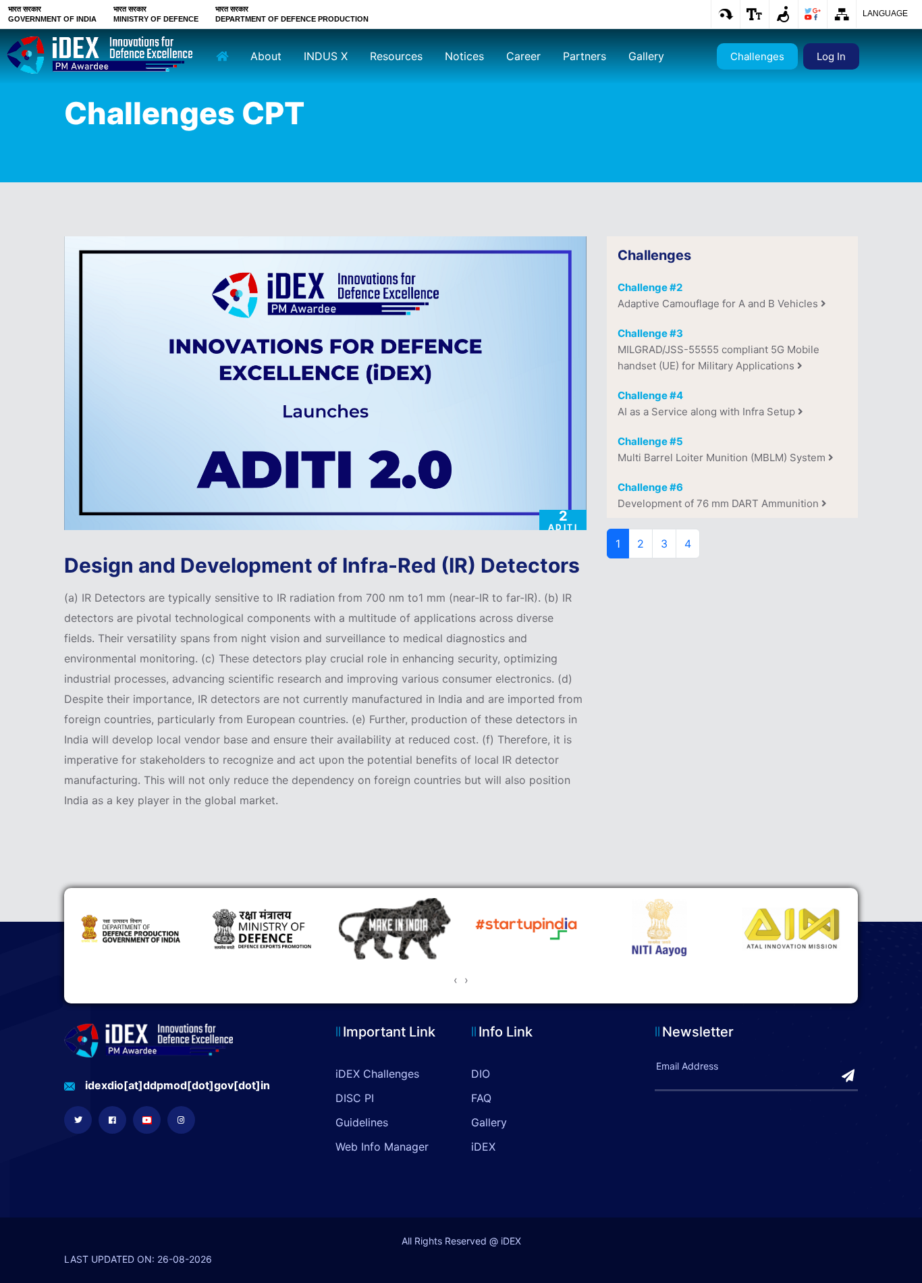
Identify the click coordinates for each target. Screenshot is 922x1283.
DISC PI (354, 1098)
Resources (396, 56)
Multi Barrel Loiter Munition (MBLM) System (723, 449)
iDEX (483, 1146)
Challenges (757, 56)
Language (885, 13)
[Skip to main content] (725, 14)
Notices (464, 56)
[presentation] (456, 980)
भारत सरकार (24, 9)
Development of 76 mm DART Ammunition (719, 495)
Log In (831, 56)
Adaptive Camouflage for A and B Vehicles (719, 295)
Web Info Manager (382, 1146)
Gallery (646, 56)
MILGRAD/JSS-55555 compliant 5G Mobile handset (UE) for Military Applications (718, 349)
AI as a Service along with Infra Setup (708, 403)
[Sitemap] (841, 14)
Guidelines (361, 1122)
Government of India (52, 19)
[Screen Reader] (783, 14)
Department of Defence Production (292, 19)
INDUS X (326, 56)
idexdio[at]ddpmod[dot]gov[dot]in (177, 1085)
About (265, 56)
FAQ (481, 1098)
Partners (584, 56)
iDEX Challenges (377, 1073)
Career (523, 56)
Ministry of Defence (155, 19)
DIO (480, 1073)
